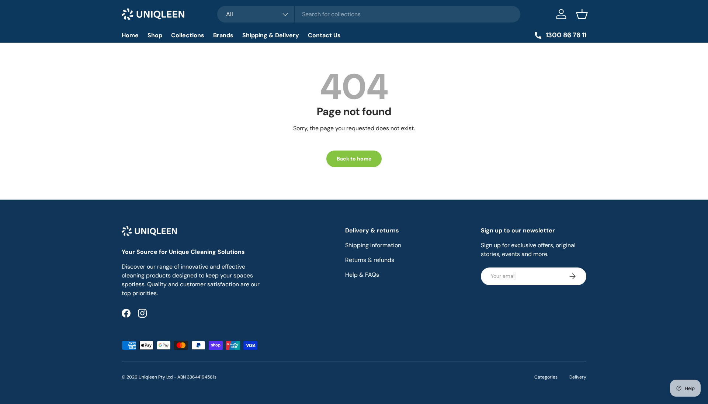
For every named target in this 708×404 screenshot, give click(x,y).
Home (130, 35)
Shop (155, 35)
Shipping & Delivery (270, 35)
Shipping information (373, 245)
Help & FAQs (362, 275)
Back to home (354, 158)
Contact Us (324, 35)
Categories (546, 377)
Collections (187, 35)
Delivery (577, 377)
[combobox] (369, 14)
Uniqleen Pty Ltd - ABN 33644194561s (177, 377)
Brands (223, 35)
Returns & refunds (369, 260)
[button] (582, 14)
